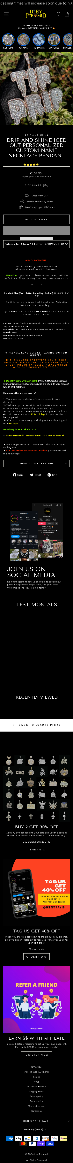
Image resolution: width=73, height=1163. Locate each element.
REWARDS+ (36, 1067)
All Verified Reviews (36, 1086)
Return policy (36, 1096)
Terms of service (36, 1106)
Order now (36, 956)
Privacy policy (36, 1101)
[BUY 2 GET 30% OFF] (36, 788)
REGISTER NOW (36, 1054)
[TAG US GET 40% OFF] (36, 892)
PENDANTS (36, 849)
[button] (31, 164)
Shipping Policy (36, 1091)
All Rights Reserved (36, 1160)
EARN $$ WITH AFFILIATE (36, 1072)
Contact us (36, 1111)
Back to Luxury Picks (39, 724)
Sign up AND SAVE (35, 1121)
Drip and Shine (36, 135)
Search (36, 1077)
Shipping (26, 176)
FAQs (36, 1081)
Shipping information (36, 463)
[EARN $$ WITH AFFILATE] (36, 999)
